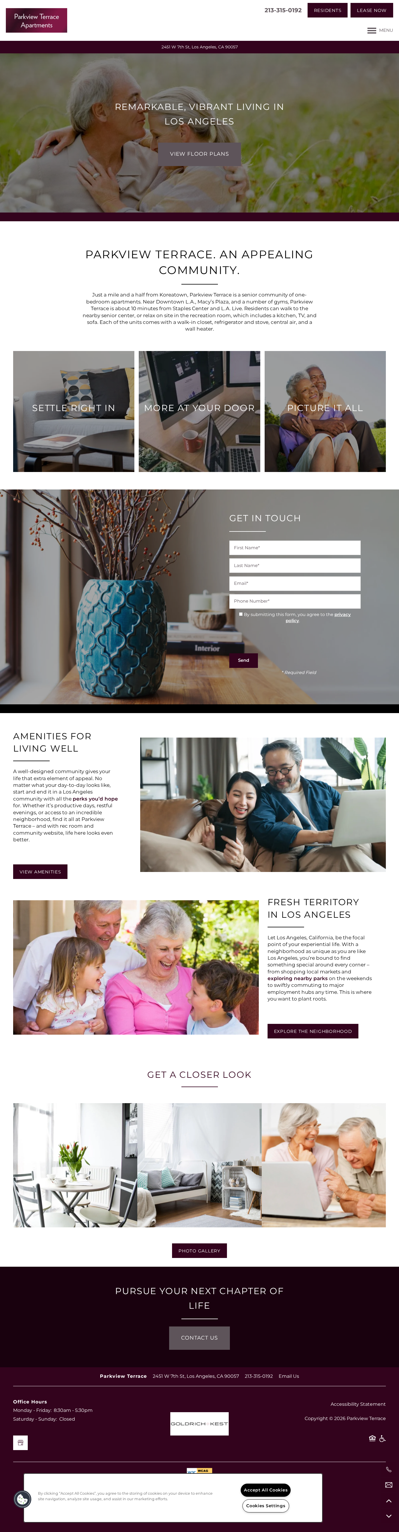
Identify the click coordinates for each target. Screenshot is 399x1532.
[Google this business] (20, 1443)
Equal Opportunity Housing (372, 1441)
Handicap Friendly (382, 1441)
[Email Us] (388, 1485)
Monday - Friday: (32, 1410)
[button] (328, 10)
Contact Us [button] (199, 1338)
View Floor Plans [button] (199, 154)
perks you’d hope (95, 799)
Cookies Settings (265, 1506)
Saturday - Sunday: (35, 1419)
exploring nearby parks (298, 979)
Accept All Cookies (265, 1490)
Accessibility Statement (358, 1404)
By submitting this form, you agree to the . (297, 617)
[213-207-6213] (388, 1469)
